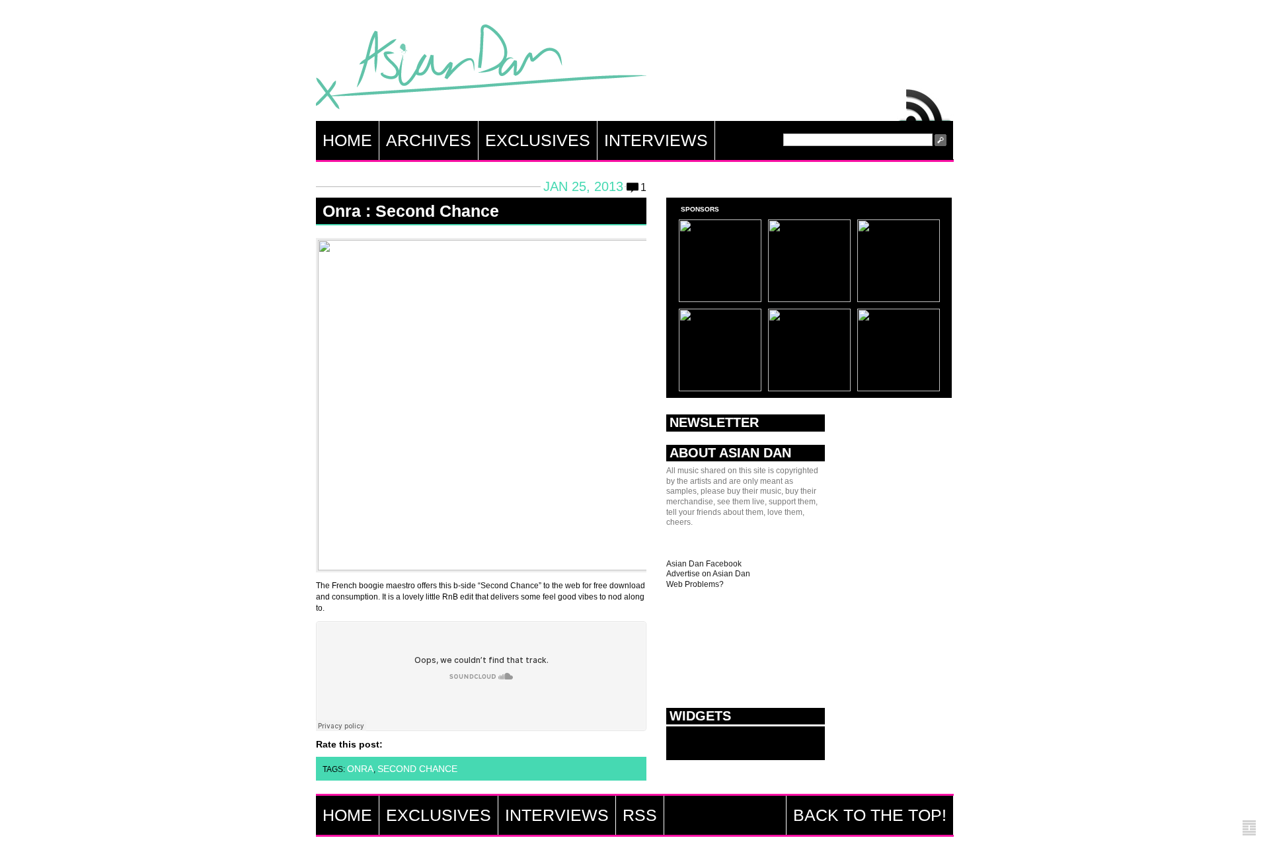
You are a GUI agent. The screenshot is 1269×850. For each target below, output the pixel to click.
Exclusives (537, 140)
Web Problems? (695, 584)
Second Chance (417, 768)
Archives (428, 140)
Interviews (656, 140)
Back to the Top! (869, 815)
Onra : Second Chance (411, 210)
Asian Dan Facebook (704, 563)
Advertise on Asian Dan (708, 573)
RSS (925, 102)
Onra (360, 768)
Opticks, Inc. (1249, 828)
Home (347, 140)
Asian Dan (481, 69)
